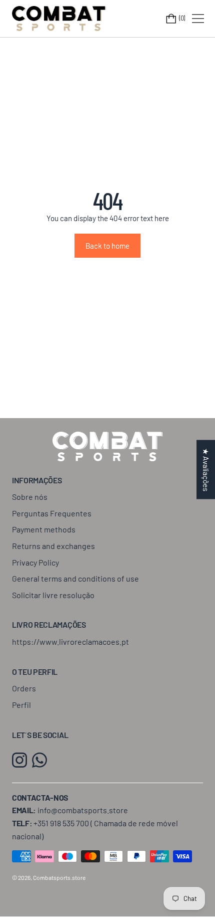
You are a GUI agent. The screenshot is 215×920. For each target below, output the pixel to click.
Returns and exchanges (53, 545)
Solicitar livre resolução (53, 595)
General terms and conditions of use (75, 578)
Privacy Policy (35, 562)
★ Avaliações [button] (206, 469)
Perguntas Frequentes (52, 513)
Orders (24, 688)
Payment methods (44, 529)
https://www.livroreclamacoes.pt (70, 641)
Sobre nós (30, 496)
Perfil (21, 704)
